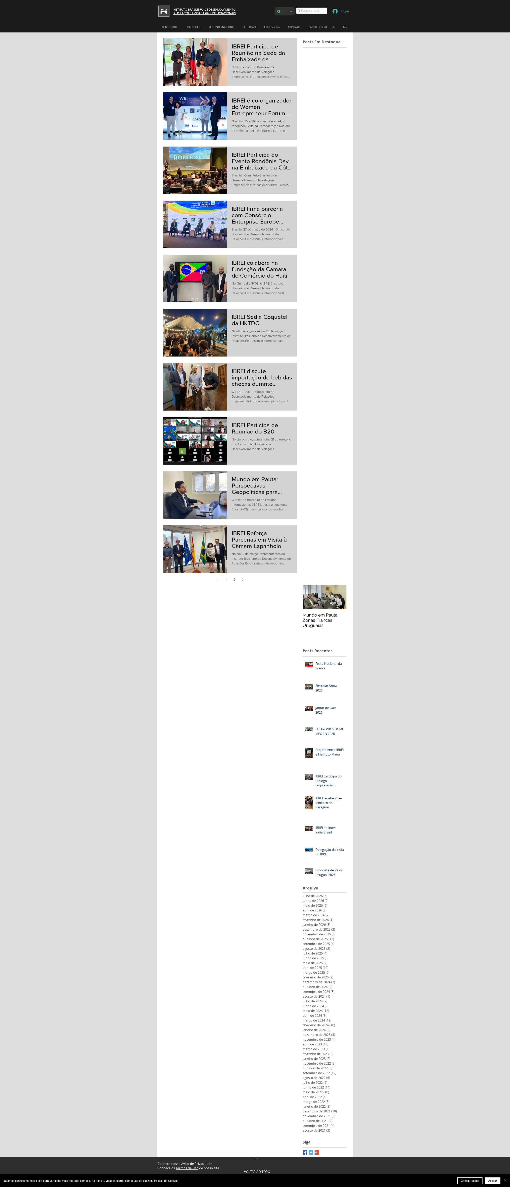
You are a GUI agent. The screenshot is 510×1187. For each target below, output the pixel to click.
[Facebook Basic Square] (305, 1152)
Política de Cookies (166, 1181)
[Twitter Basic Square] (311, 1152)
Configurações (470, 1181)
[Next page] (242, 579)
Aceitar (492, 1181)
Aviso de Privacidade (196, 1163)
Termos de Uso (187, 1168)
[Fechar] (505, 1180)
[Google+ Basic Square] (317, 1152)
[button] (249, 27)
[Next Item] (340, 597)
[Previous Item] (309, 597)
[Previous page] (217, 579)
